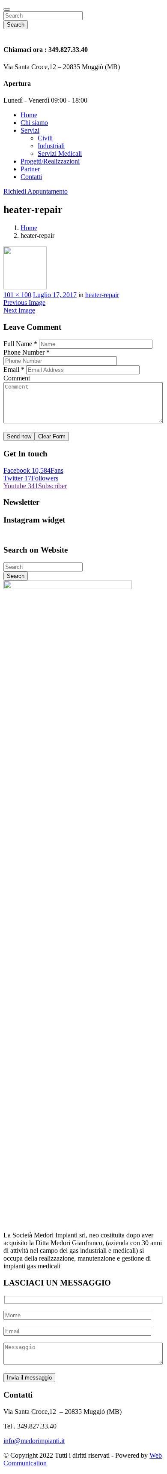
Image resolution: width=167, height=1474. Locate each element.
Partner (30, 169)
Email (13, 369)
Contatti (31, 176)
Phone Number (26, 352)
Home (29, 115)
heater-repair (102, 294)
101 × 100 (17, 294)
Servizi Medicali (60, 153)
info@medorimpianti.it (34, 1440)
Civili (45, 138)
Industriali (51, 145)
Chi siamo (34, 122)
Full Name (20, 343)
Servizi (30, 130)
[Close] (6, 9)
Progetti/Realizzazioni (50, 161)
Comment (16, 378)
